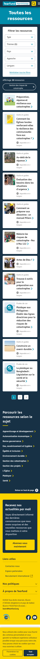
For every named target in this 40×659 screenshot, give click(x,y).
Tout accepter (30, 653)
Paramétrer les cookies (13, 653)
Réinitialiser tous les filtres (20, 72)
